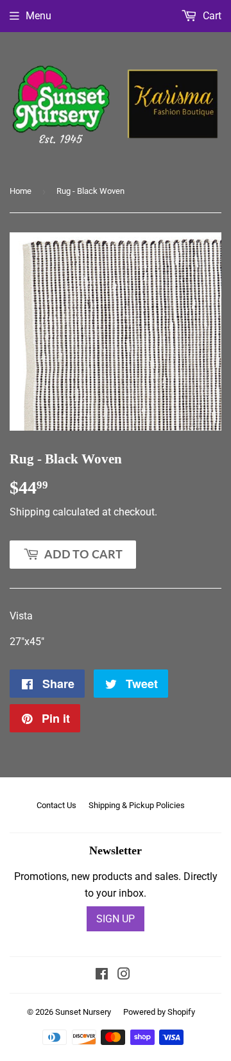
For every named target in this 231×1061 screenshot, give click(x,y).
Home (20, 191)
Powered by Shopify (159, 1012)
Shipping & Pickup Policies (137, 805)
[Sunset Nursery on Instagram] (123, 975)
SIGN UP (115, 919)
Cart (210, 16)
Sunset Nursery (83, 1012)
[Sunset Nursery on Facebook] (101, 975)
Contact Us (56, 805)
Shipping (30, 512)
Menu (38, 16)
